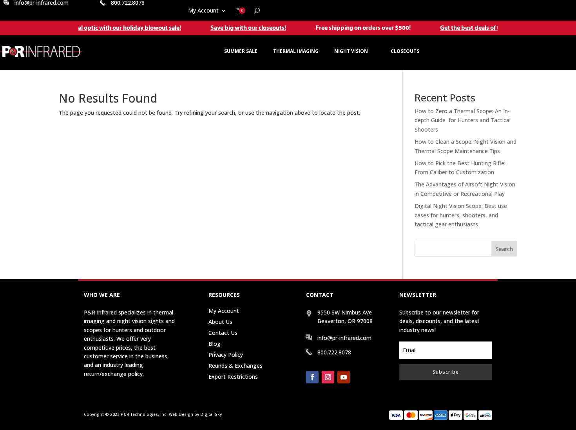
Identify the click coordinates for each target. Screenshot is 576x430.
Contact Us (222, 332)
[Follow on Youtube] (343, 377)
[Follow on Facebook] (312, 377)
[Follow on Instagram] (328, 377)
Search (504, 249)
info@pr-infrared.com (344, 337)
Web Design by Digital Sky (195, 414)
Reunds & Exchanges (235, 365)
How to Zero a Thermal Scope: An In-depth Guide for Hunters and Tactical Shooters (463, 120)
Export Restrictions (233, 376)
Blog (214, 343)
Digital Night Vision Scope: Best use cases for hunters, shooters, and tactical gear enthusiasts (461, 215)
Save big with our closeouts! (240, 27)
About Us (220, 321)
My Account (203, 11)
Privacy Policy (225, 354)
